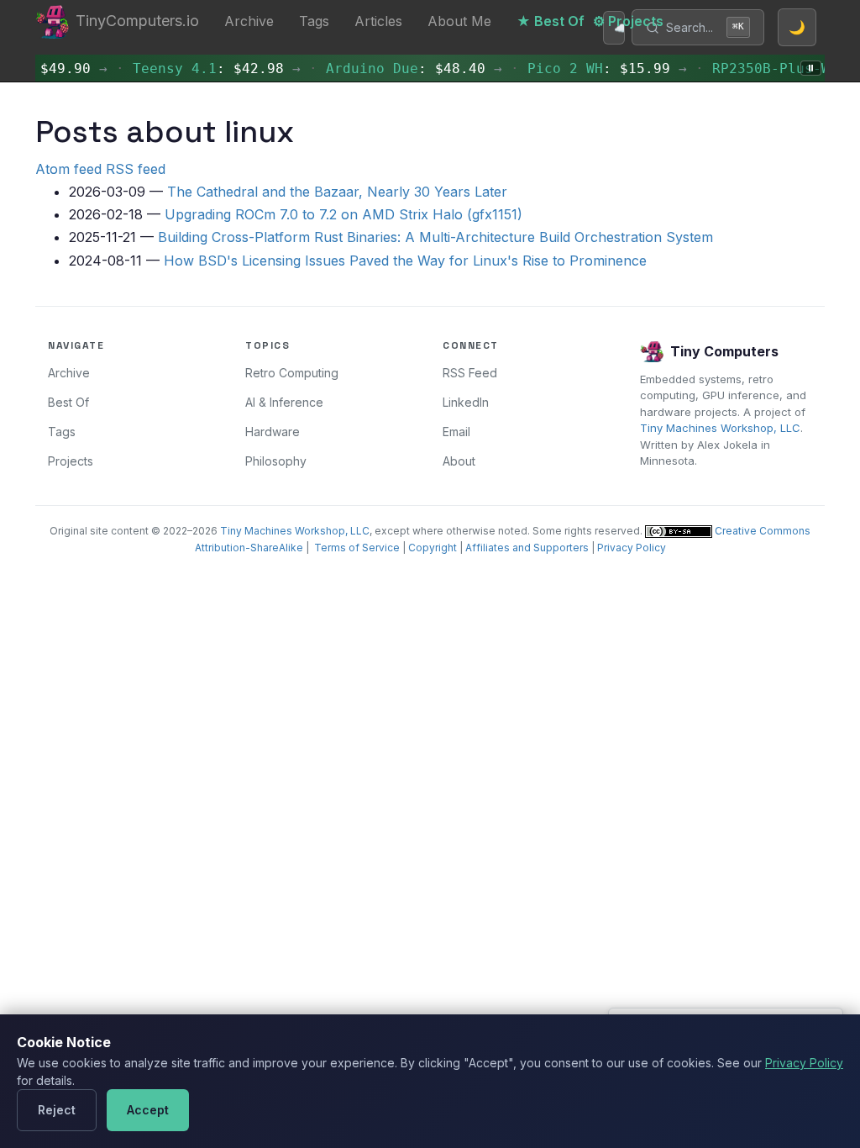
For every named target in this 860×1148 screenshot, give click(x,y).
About (459, 461)
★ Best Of (551, 21)
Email (456, 431)
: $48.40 (762, 68)
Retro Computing (291, 373)
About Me (459, 21)
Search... (705, 27)
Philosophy (276, 461)
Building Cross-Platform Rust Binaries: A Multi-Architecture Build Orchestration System (435, 237)
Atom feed (68, 169)
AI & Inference (284, 402)
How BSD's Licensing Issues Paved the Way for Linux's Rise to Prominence (405, 260)
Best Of (68, 402)
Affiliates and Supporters (527, 547)
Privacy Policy (631, 547)
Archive (249, 21)
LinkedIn (466, 402)
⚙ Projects (628, 21)
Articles (378, 21)
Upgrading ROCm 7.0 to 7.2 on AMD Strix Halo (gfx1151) (343, 214)
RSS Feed (470, 373)
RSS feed (135, 169)
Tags (314, 21)
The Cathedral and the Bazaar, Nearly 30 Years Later (337, 191)
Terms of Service (357, 547)
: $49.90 (362, 68)
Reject (57, 1110)
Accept (148, 1110)
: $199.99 (182, 68)
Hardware (272, 431)
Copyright (432, 547)
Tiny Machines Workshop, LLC (720, 427)
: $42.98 (564, 68)
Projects (70, 461)
